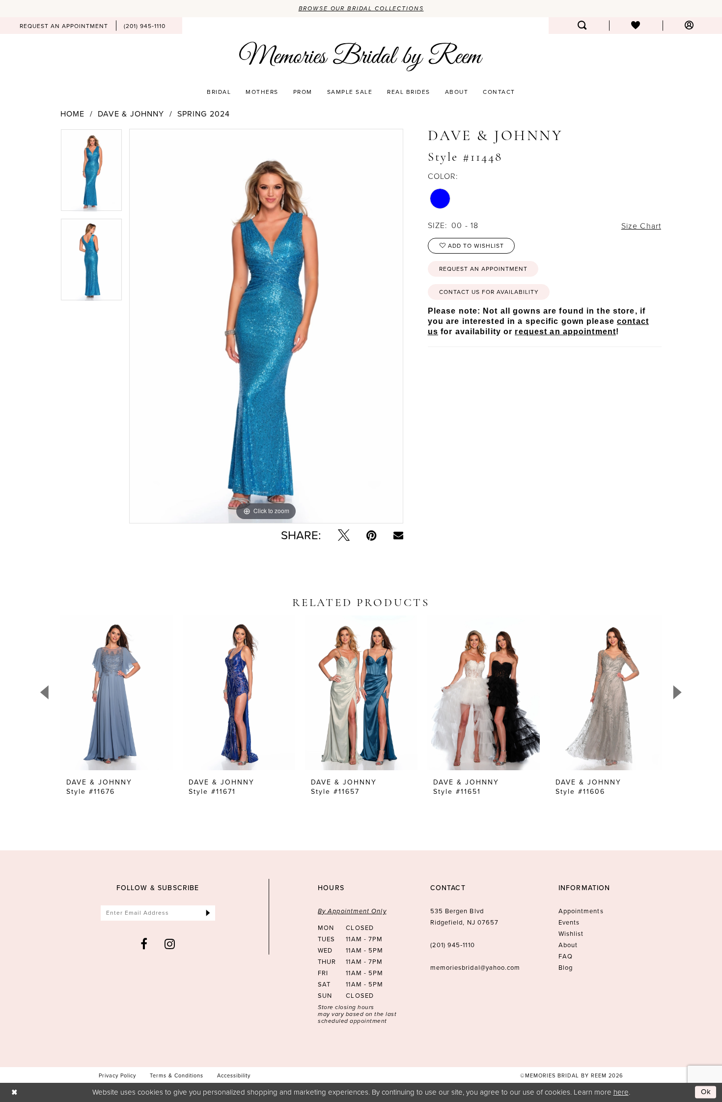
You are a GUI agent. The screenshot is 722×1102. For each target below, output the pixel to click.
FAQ (565, 956)
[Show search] (582, 25)
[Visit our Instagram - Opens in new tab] (170, 944)
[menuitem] (64, 25)
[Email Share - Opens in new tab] (398, 535)
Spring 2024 (203, 114)
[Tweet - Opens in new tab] (344, 535)
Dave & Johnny (131, 114)
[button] (689, 25)
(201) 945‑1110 (452, 945)
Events (569, 922)
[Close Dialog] (14, 1092)
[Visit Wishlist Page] (636, 25)
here (621, 1092)
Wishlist (571, 933)
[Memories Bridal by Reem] (361, 56)
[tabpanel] (91, 173)
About (568, 945)
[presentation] (116, 692)
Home (72, 114)
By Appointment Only (352, 911)
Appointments (581, 911)
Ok (706, 1091)
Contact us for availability (489, 292)
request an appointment (565, 331)
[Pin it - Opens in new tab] (371, 535)
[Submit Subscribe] (208, 913)
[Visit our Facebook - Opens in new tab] (144, 944)
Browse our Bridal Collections (361, 8)
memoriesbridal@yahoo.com (475, 967)
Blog (565, 967)
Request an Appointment (483, 268)
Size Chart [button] (641, 225)
